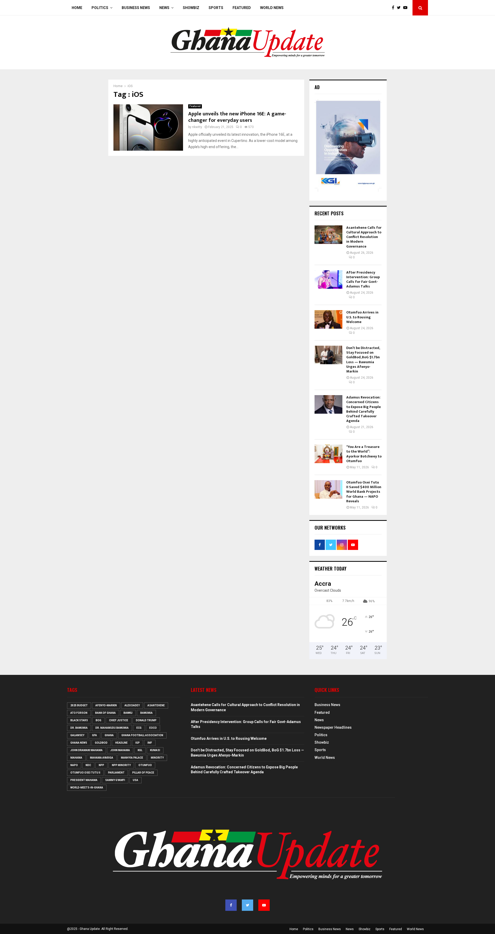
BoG (98, 720)
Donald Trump (146, 720)
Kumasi (155, 750)
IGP (137, 742)
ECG (139, 727)
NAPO (74, 765)
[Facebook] (394, 8)
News (164, 8)
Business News (136, 8)
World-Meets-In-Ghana (86, 787)
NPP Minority (121, 765)
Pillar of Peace (143, 772)
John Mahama (120, 750)
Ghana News (78, 742)
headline (121, 742)
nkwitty (197, 127)
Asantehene (156, 705)
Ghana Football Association (142, 735)
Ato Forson (78, 712)
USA (135, 780)
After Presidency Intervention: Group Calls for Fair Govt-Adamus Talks (363, 279)
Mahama (76, 757)
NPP (101, 765)
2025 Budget (79, 705)
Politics (100, 8)
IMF (149, 742)
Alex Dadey (132, 705)
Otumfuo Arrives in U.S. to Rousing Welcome (362, 317)
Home (77, 8)
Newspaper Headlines (333, 727)
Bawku (128, 712)
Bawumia (146, 712)
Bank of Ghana (105, 712)
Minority (157, 757)
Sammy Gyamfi (115, 780)
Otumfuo (145, 765)
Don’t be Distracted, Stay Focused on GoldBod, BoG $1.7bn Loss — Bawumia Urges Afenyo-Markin (363, 359)
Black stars (79, 720)
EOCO (153, 727)
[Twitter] (400, 8)
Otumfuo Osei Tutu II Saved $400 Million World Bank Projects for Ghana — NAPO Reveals (363, 491)
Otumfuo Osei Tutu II (85, 772)
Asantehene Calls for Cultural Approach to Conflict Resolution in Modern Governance (364, 237)
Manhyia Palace (132, 757)
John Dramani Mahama (86, 750)
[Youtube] (406, 8)
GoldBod (101, 742)
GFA (94, 735)
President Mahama (83, 780)
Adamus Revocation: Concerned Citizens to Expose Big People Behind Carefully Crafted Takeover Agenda (363, 409)
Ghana (109, 735)
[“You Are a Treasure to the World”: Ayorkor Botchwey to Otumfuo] (328, 454)
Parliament (116, 772)
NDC (88, 765)
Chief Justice (118, 720)
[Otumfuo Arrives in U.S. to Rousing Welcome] (328, 319)
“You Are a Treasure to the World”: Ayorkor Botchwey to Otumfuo (364, 454)
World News (272, 8)
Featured (242, 8)
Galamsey (77, 735)
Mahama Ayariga (101, 757)
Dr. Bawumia (79, 727)
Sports (216, 8)
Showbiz (191, 8)
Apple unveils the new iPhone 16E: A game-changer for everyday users (237, 117)
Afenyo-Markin (106, 705)
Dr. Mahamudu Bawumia (112, 727)
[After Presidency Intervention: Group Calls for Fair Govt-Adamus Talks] (328, 279)
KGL (140, 750)
